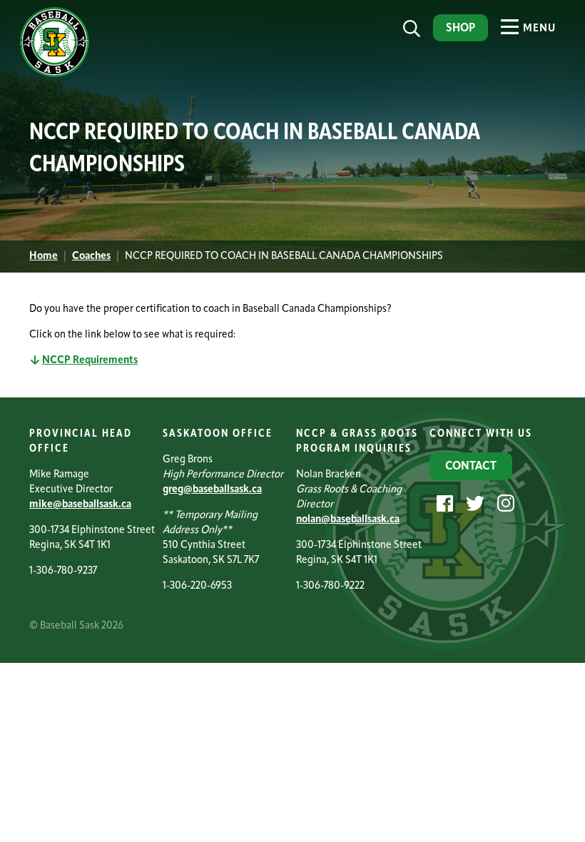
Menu (538, 29)
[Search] (411, 29)
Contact (471, 466)
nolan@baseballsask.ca (348, 519)
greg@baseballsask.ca (212, 490)
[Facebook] (443, 503)
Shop (460, 28)
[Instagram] (504, 503)
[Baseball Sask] (53, 74)
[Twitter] (473, 503)
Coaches (91, 256)
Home (43, 256)
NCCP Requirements (90, 360)
